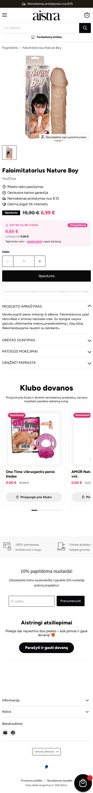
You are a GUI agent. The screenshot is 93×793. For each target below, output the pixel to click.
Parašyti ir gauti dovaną (46, 647)
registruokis (34, 241)
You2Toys (9, 179)
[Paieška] (85, 28)
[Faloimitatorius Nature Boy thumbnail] (9, 152)
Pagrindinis (10, 48)
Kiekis (5, 251)
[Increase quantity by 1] (39, 261)
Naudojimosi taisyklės (59, 781)
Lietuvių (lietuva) (44, 752)
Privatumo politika (31, 781)
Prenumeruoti (70, 601)
